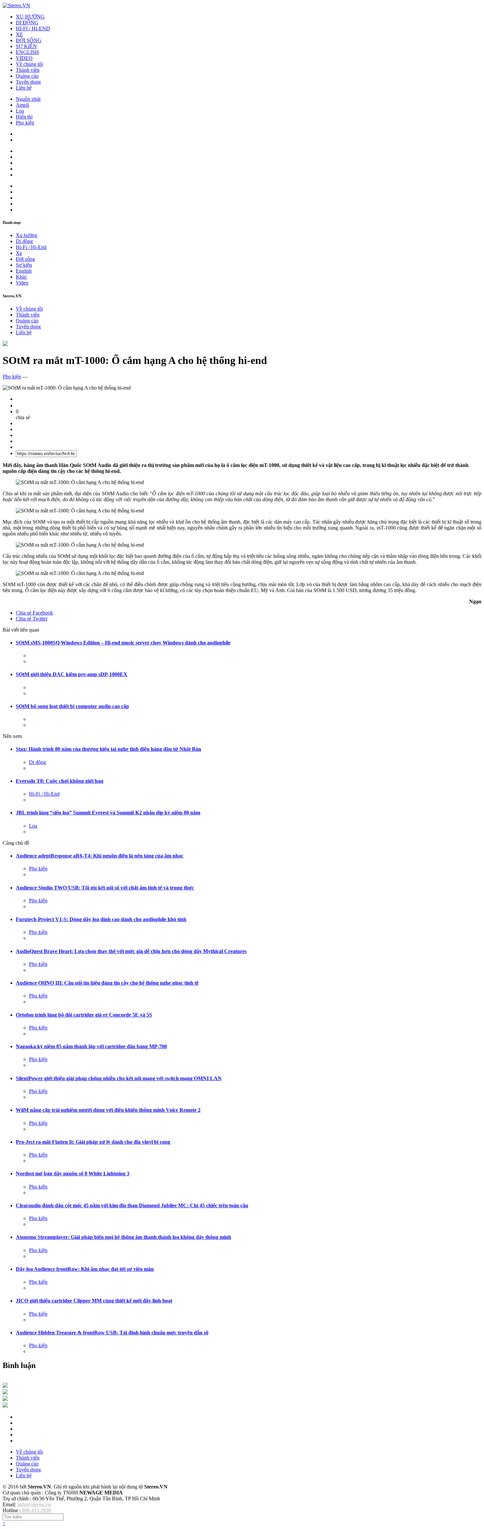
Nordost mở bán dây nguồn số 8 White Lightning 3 (72, 1173)
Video (22, 283)
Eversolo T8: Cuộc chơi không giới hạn (59, 781)
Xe (19, 253)
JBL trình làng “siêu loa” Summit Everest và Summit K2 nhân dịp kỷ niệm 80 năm (108, 812)
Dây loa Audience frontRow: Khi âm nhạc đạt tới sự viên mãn (85, 1269)
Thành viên (28, 70)
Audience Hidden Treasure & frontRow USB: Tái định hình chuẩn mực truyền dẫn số (112, 1332)
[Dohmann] (5, 1386)
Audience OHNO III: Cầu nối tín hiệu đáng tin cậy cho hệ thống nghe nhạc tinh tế (107, 983)
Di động (24, 241)
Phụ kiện (25, 122)
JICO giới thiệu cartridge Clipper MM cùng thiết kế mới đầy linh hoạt (94, 1300)
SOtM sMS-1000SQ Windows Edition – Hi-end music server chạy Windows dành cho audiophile (123, 642)
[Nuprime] (5, 1399)
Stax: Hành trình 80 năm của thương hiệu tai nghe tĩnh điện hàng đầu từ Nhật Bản (108, 749)
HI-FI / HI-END (33, 28)
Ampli (22, 105)
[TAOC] (5, 1405)
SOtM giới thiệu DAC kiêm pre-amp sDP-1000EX (71, 674)
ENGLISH (27, 52)
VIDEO (24, 58)
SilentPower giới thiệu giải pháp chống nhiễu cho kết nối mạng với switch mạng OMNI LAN (119, 1078)
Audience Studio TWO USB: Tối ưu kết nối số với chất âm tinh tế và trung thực (105, 887)
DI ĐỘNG (27, 22)
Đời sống (25, 259)
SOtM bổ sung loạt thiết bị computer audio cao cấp (72, 706)
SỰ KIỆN (26, 46)
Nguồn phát (28, 99)
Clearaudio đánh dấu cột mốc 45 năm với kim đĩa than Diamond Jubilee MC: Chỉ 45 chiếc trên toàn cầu (132, 1205)
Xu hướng (26, 235)
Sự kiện (24, 265)
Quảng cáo (27, 76)
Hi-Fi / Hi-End (31, 247)
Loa (20, 111)
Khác (21, 277)
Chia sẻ (34, 612)
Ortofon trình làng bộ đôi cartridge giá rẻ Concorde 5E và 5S (84, 1015)
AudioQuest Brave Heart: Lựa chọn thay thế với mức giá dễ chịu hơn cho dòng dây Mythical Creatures (131, 951)
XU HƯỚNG (30, 16)
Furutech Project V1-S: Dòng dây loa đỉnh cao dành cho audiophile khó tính (101, 919)
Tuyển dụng (28, 82)
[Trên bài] (5, 344)
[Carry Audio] (5, 1392)
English (24, 271)
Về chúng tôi (29, 64)
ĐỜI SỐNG (28, 40)
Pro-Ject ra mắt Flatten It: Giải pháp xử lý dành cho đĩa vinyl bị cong (93, 1142)
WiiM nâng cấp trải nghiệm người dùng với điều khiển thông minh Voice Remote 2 (108, 1110)
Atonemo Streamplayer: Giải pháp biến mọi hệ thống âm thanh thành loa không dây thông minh (123, 1237)
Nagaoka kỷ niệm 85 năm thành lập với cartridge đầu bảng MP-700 (91, 1046)
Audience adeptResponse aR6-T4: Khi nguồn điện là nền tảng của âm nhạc (99, 856)
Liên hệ (24, 88)
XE (19, 34)
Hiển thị (24, 117)
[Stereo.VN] (16, 5)
